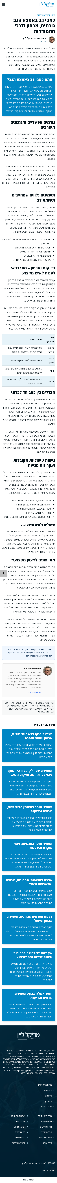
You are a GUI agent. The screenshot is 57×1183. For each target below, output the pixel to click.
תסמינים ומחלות (43, 15)
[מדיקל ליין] (46, 4)
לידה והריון (47, 1143)
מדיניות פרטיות (48, 1170)
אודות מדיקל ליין (45, 1084)
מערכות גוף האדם (17, 1115)
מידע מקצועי (46, 1106)
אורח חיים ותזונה (45, 1115)
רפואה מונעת (19, 1126)
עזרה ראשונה (19, 1121)
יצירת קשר (47, 1090)
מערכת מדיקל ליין (32, 668)
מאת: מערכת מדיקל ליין (34, 38)
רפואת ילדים (20, 1132)
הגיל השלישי (46, 1132)
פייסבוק (48, 1101)
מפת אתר (48, 1095)
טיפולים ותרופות (45, 1137)
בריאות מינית (46, 1121)
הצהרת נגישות (28, 1179)
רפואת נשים (20, 1137)
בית (53, 15)
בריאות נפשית (46, 1126)
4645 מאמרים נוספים (33, 692)
